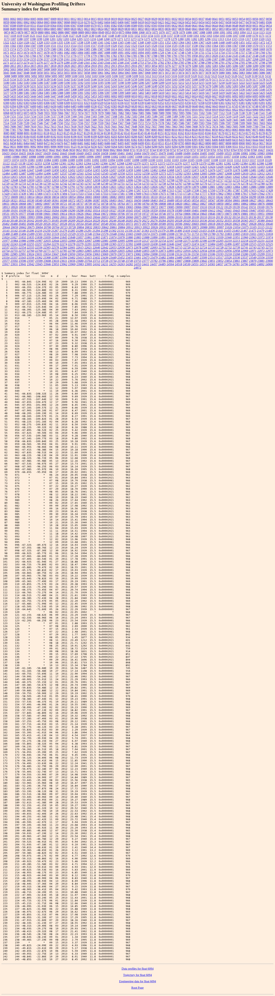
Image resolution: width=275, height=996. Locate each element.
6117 (53, 99)
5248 (148, 86)
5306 (60, 89)
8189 (47, 136)
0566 (67, 25)
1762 (6, 56)
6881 (121, 109)
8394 (188, 140)
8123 (60, 133)
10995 (81, 156)
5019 (121, 69)
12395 (22, 166)
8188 (40, 136)
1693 (134, 52)
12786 (38, 187)
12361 (63, 163)
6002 (114, 96)
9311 (235, 146)
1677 (40, 52)
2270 (269, 59)
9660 (106, 150)
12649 (22, 180)
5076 (195, 72)
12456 (104, 170)
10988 (32, 156)
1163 (209, 35)
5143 (74, 79)
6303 (27, 103)
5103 (95, 76)
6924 (249, 109)
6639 (188, 106)
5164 (168, 79)
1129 (85, 35)
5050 (40, 72)
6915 (188, 109)
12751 (121, 183)
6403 (47, 106)
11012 (146, 156)
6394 (13, 106)
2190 (235, 59)
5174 (235, 79)
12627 (113, 176)
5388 (60, 92)
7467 (255, 119)
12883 (228, 187)
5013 (80, 69)
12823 (129, 187)
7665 (181, 126)
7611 (40, 126)
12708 (170, 180)
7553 (74, 123)
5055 (67, 72)
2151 (6, 59)
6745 (235, 106)
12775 (228, 183)
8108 (33, 133)
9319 (269, 146)
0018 (107, 19)
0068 (67, 22)
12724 (244, 180)
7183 (134, 116)
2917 (141, 66)
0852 (215, 29)
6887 (154, 109)
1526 (154, 45)
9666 (119, 150)
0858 (255, 29)
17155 (71, 190)
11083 (39, 160)
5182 (20, 82)
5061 (100, 72)
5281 (222, 86)
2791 (222, 62)
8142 (120, 133)
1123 (45, 35)
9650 (72, 150)
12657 (88, 180)
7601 (255, 123)
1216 (93, 39)
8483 (94, 143)
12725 (252, 180)
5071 (161, 72)
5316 (114, 89)
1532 (161, 45)
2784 (175, 62)
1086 (189, 32)
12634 (170, 176)
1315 (235, 39)
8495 (121, 143)
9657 (92, 150)
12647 (6, 180)
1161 (196, 35)
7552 (67, 123)
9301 (195, 146)
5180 (6, 82)
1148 (111, 35)
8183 (20, 136)
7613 (53, 126)
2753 (141, 62)
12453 (80, 170)
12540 (72, 173)
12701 (146, 180)
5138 (40, 79)
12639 (211, 176)
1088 (202, 32)
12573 (162, 173)
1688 (107, 52)
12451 (63, 170)
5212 (181, 82)
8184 (27, 136)
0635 (181, 25)
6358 (201, 103)
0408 (134, 22)
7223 (262, 116)
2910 (94, 66)
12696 (129, 180)
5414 (188, 92)
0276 (94, 22)
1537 (188, 45)
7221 (249, 116)
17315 (170, 190)
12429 (236, 166)
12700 (137, 180)
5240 (94, 86)
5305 (53, 89)
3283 (215, 66)
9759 (207, 150)
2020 (215, 56)
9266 (128, 146)
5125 (228, 76)
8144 (134, 133)
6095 (255, 96)
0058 (269, 19)
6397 (27, 106)
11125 (14, 163)
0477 (242, 22)
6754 (26, 109)
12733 (22, 183)
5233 (47, 86)
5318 (127, 89)
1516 (87, 45)
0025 (134, 19)
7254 (26, 119)
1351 (161, 42)
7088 (155, 113)
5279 (208, 86)
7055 (47, 113)
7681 (222, 126)
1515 (80, 45)
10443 (63, 153)
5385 (47, 92)
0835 (161, 29)
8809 (188, 143)
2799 (269, 62)
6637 (175, 106)
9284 (148, 146)
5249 (154, 86)
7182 (128, 116)
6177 (80, 99)
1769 (53, 56)
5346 (262, 89)
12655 (72, 180)
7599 (242, 123)
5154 (100, 79)
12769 (195, 183)
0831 (134, 29)
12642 (236, 176)
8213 (181, 136)
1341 (100, 42)
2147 (249, 56)
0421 (161, 22)
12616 (22, 176)
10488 (178, 153)
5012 (74, 69)
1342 (107, 42)
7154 (33, 116)
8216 (201, 136)
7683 (228, 126)
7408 (188, 119)
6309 (67, 103)
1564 (215, 45)
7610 (33, 126)
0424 (181, 22)
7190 (181, 116)
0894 (94, 32)
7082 (121, 113)
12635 (178, 176)
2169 (121, 59)
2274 (26, 62)
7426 (222, 119)
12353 (38, 163)
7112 (222, 113)
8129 (87, 133)
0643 (208, 25)
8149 (154, 133)
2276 (40, 62)
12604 (195, 173)
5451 (80, 96)
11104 (183, 160)
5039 (249, 69)
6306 (47, 103)
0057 (262, 19)
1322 (6, 42)
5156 (114, 79)
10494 (195, 153)
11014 (154, 156)
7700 (255, 126)
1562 (201, 45)
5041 (262, 69)
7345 (87, 119)
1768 (47, 56)
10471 (154, 153)
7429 (228, 119)
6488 (87, 106)
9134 (80, 146)
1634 (222, 49)
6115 (47, 99)
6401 (40, 106)
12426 (220, 166)
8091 (27, 133)
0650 (249, 25)
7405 (181, 119)
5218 (222, 82)
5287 (255, 86)
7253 (20, 119)
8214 (188, 136)
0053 (235, 19)
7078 (94, 113)
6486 (80, 106)
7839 (53, 129)
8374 (100, 140)
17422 (261, 190)
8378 (114, 140)
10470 (145, 153)
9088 (20, 146)
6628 (121, 106)
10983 (261, 153)
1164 (216, 35)
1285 (201, 39)
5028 (175, 69)
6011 (141, 96)
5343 (249, 89)
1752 (208, 52)
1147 (104, 35)
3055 (161, 66)
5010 (60, 69)
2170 (127, 59)
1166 (229, 35)
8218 (215, 136)
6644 (222, 106)
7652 (148, 126)
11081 (31, 160)
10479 (162, 153)
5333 (228, 89)
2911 (100, 66)
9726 (139, 150)
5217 (215, 82)
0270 (87, 22)
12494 (39, 173)
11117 (252, 160)
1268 (107, 39)
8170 (221, 133)
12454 (88, 170)
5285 (249, 86)
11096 (119, 160)
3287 (242, 66)
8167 (215, 133)
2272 (13, 62)
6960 (255, 109)
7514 (6, 123)
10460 (113, 153)
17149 (63, 190)
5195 (101, 82)
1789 (161, 56)
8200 (101, 136)
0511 (33, 25)
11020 (187, 156)
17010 (14, 190)
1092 (229, 32)
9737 (146, 150)
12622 (71, 176)
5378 (13, 92)
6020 (168, 96)
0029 (154, 19)
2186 (208, 59)
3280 (195, 66)
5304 (47, 89)
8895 (215, 143)
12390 (6, 166)
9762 (220, 150)
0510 (27, 25)
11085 (55, 160)
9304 (215, 146)
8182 (13, 136)
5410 (161, 92)
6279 (215, 99)
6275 (188, 99)
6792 (53, 109)
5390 (74, 92)
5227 (6, 86)
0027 (141, 19)
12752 (129, 183)
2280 (67, 62)
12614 (6, 176)
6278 (208, 99)
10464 (137, 153)
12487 (22, 173)
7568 (127, 123)
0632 (175, 25)
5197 (114, 82)
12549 (113, 173)
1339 (87, 42)
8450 (269, 140)
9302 (202, 146)
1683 (74, 52)
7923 (100, 129)
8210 (161, 136)
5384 (40, 92)
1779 (94, 56)
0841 (195, 29)
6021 (175, 96)
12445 (14, 170)
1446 (215, 42)
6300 (6, 103)
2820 (67, 66)
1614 (114, 49)
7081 (114, 113)
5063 (114, 72)
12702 (154, 180)
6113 (40, 99)
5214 (195, 82)
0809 (67, 29)
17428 (269, 190)
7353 (107, 119)
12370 (137, 163)
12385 (252, 163)
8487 (114, 143)
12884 (236, 187)
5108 (128, 76)
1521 (121, 45)
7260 (47, 119)
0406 (121, 22)
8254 (13, 140)
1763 (13, 56)
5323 (161, 89)
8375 (107, 140)
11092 (95, 160)
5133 (6, 79)
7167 (107, 116)
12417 (162, 166)
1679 (53, 52)
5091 (27, 76)
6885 (148, 109)
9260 (107, 146)
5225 (262, 82)
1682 (67, 52)
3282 (208, 66)
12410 (113, 166)
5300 (20, 89)
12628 (121, 176)
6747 (249, 106)
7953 (114, 129)
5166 (181, 79)
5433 (13, 96)
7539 (26, 123)
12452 (71, 170)
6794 (67, 109)
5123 (214, 76)
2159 (60, 59)
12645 (261, 176)
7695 (235, 126)
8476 (60, 143)
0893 (88, 32)
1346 (127, 42)
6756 (40, 109)
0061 (20, 22)
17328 (187, 190)
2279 (60, 62)
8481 (80, 143)
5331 (215, 89)
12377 (186, 163)
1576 (26, 49)
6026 (208, 96)
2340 (80, 62)
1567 (235, 45)
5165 (175, 79)
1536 (181, 45)
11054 (211, 156)
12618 (38, 176)
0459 (235, 22)
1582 (67, 49)
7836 (47, 129)
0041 (215, 19)
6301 (13, 103)
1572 (269, 45)
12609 (236, 173)
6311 (80, 103)
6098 (7, 99)
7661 (168, 126)
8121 (53, 133)
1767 (40, 56)
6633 (155, 106)
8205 (128, 136)
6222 (120, 99)
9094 (40, 146)
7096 (188, 113)
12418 (170, 166)
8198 (87, 136)
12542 (88, 173)
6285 (255, 99)
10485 (170, 153)
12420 (187, 166)
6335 (114, 103)
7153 (27, 116)
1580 (53, 49)
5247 (141, 86)
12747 (88, 183)
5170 (208, 79)
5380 (20, 92)
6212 (93, 99)
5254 (181, 86)
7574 (148, 123)
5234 (53, 86)
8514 (168, 143)
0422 (168, 22)
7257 (33, 119)
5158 (127, 79)
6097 (269, 96)
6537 (101, 106)
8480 (74, 143)
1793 (181, 56)
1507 (33, 45)
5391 (80, 92)
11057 (227, 156)
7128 (235, 113)
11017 (162, 156)
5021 (134, 69)
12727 (261, 180)
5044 (269, 69)
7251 (6, 119)
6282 (235, 99)
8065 (235, 129)
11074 (15, 160)
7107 (215, 113)
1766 (33, 56)
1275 (147, 39)
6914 (181, 109)
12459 (129, 170)
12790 (63, 187)
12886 (252, 187)
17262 (121, 190)
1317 (248, 39)
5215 (201, 82)
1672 (13, 52)
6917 (201, 109)
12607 (220, 173)
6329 (100, 103)
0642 (201, 25)
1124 (52, 35)
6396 (20, 106)
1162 (203, 35)
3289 (255, 66)
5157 (121, 79)
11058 (235, 156)
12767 (178, 183)
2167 (107, 59)
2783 (168, 62)
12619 (47, 176)
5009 (53, 69)
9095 (47, 146)
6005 (121, 96)
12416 (154, 166)
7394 (154, 119)
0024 (127, 19)
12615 (14, 176)
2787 (195, 62)
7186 (155, 116)
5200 (134, 82)
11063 (251, 156)
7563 (107, 123)
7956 (121, 129)
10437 (38, 153)
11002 (114, 156)
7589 (195, 123)
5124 (221, 76)
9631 (25, 150)
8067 (249, 129)
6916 (195, 109)
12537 (63, 173)
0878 (34, 32)
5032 (201, 69)
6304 (33, 103)
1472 (262, 42)
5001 (269, 66)
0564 (53, 25)
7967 (127, 129)
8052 (222, 129)
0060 (13, 22)
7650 (141, 126)
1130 (91, 35)
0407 (127, 22)
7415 (201, 119)
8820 (195, 143)
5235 (60, 86)
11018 (171, 156)
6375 (235, 103)
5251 (168, 86)
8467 (33, 143)
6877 (107, 109)
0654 (269, 25)
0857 (249, 29)
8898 (228, 143)
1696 (154, 52)
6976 (33, 113)
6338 (134, 103)
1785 (134, 56)
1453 (255, 42)
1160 (189, 35)
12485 (14, 173)
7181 (121, 116)
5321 (148, 89)
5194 (94, 82)
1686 (94, 52)
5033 (208, 69)
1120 (26, 35)
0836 (168, 29)
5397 (107, 92)
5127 (241, 76)
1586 (94, 49)
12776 (236, 183)
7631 (100, 126)
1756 (235, 52)
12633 (162, 176)
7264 (74, 119)
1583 (74, 49)
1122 (39, 35)
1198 (33, 39)
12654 (63, 180)
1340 (94, 42)
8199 (94, 136)
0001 (6, 19)
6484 (67, 106)
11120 (268, 160)
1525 (148, 45)
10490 (187, 153)
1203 (66, 39)
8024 (188, 129)
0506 (269, 22)
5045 (6, 72)
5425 (262, 92)
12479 (236, 170)
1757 (242, 52)
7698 (242, 126)
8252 (269, 136)
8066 (242, 129)
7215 (222, 116)
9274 (134, 146)
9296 (181, 146)
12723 (236, 180)
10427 (261, 150)
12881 (211, 187)
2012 (201, 56)
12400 (47, 166)
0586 (127, 25)
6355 (181, 103)
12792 (80, 187)
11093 (103, 160)
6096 (262, 96)
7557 (87, 123)
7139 (248, 113)
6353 (168, 103)
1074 (148, 32)
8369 (87, 140)
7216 (228, 116)
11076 (23, 160)
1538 (195, 45)
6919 (215, 109)
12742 (63, 183)
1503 (20, 45)
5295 (269, 86)
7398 (161, 119)
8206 (134, 136)
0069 (74, 22)
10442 (55, 153)
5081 (228, 72)
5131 (261, 76)
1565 (222, 45)
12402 (63, 166)
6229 (167, 99)
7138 (242, 113)
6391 (262, 103)
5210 (168, 82)
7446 (242, 119)
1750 (195, 52)
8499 (141, 143)
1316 (241, 39)
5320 (141, 89)
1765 (26, 56)
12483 (269, 170)
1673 (20, 52)
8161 (174, 133)
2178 (175, 59)
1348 (141, 42)
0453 (195, 22)
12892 (6, 190)
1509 (40, 45)
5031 (195, 69)
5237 (74, 86)
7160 (74, 116)
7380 (127, 119)
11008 (138, 156)
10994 (73, 156)
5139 (47, 79)
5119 (187, 76)
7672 (208, 126)
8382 (134, 140)
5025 (154, 69)
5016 (100, 69)
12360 (54, 163)
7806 (26, 129)
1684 (80, 52)
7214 (215, 116)
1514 (74, 45)
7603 (262, 123)
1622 (161, 49)
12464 (162, 170)
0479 (255, 22)
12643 (244, 176)
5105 (108, 76)
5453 (94, 96)
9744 (153, 150)
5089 (14, 76)
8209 (155, 136)
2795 (242, 62)
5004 (20, 69)
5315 (107, 89)
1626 (188, 49)
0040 (208, 19)
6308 (60, 103)
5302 (33, 89)
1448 (222, 42)
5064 (121, 72)
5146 (94, 79)
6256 (181, 99)
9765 (240, 150)
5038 (242, 69)
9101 (67, 146)
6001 (107, 96)
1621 (154, 49)
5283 (235, 86)
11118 (260, 160)
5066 (134, 72)
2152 (13, 59)
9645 (59, 150)
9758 (200, 150)
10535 (228, 153)
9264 (114, 146)
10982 (252, 153)
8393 (181, 140)
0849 (201, 29)
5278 (201, 86)
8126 (73, 133)
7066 (60, 113)
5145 (87, 79)
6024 (195, 96)
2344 (107, 62)
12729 (6, 183)
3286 (235, 66)
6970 (13, 113)
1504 (27, 45)
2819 (60, 66)
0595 (168, 25)
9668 (126, 150)
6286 (262, 99)
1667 (249, 49)
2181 (195, 59)
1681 (60, 52)
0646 (228, 25)
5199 (128, 82)
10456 (96, 153)
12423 (203, 166)
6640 (195, 106)
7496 (269, 119)
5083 (242, 72)
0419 (148, 22)
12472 (187, 170)
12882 (220, 187)
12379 (203, 163)
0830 (127, 29)
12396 (30, 166)
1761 (269, 52)
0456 (215, 22)
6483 (60, 106)
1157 (170, 35)
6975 (27, 113)
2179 (181, 59)
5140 (53, 79)
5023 (141, 69)
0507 (6, 25)
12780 (261, 183)
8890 (208, 143)
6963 (262, 109)
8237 (242, 136)
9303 (208, 146)
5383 (33, 92)
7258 (40, 119)
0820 (74, 29)
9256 (94, 146)
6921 (228, 109)
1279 (174, 39)
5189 (60, 82)
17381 (228, 190)
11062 (243, 156)
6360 (215, 103)
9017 (262, 143)
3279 (188, 66)
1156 (163, 35)
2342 (94, 62)
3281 (201, 66)
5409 (155, 92)
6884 (141, 109)
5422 (242, 92)
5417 (208, 92)
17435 (14, 193)
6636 (168, 106)
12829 (178, 187)
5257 (195, 86)
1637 (235, 49)
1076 (162, 32)
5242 (107, 86)
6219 (107, 99)
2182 (201, 59)
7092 (175, 113)
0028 (148, 19)
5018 (114, 69)
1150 (124, 35)
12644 (252, 176)
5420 (228, 92)
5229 (20, 86)
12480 (244, 170)
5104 (101, 76)
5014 (87, 69)
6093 (242, 96)
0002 (13, 19)
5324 (168, 89)
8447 (262, 140)
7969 (134, 129)
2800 (6, 66)
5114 (161, 76)
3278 (181, 66)
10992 (65, 156)
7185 (148, 116)
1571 (262, 45)
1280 (181, 39)
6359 (208, 103)
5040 (255, 69)
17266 (129, 190)
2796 (249, 62)
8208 (148, 136)
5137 (33, 79)
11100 (151, 160)
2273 (20, 62)
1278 (167, 39)
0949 (101, 32)
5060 (94, 72)
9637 (45, 150)
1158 (176, 35)
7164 (87, 116)
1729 (161, 52)
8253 (6, 140)
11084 (47, 160)
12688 (113, 180)
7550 (60, 123)
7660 (161, 126)
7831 (40, 129)
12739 (47, 183)
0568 (80, 25)
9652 (79, 150)
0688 (6, 29)
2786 (188, 62)
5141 (60, 79)
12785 (30, 187)
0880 (41, 32)
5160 (141, 79)
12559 (154, 173)
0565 (60, 25)
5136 (26, 79)
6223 (127, 99)
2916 (134, 66)
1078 (175, 32)
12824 (137, 187)
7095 (181, 113)
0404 (107, 22)
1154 (150, 35)
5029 (181, 69)
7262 (60, 119)
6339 (141, 103)
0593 (154, 25)
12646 (269, 176)
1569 (249, 45)
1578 (40, 49)
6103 (33, 99)
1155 (157, 35)
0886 (61, 32)
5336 (242, 89)
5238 (80, 86)
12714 (203, 180)
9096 (53, 146)
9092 (33, 146)
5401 (134, 92)
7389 (148, 119)
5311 (94, 89)
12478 (228, 170)
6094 (249, 96)
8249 (262, 136)
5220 (228, 82)
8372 (94, 140)
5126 (234, 76)
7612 (47, 126)
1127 (72, 35)
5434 (20, 96)
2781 (154, 62)
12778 (244, 183)
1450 (235, 42)
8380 (121, 140)
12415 (145, 166)
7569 (134, 123)
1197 (26, 39)
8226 (228, 136)
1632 (208, 49)
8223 (222, 136)
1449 (228, 42)
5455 (101, 96)
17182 (96, 190)
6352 (161, 103)
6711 (228, 106)
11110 (222, 160)
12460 (137, 170)
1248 (100, 39)
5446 (47, 96)
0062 (27, 22)
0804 (47, 29)
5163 (161, 79)
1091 (222, 32)
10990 (49, 156)
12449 (47, 170)
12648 (14, 180)
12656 (80, 180)
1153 (144, 35)
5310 (87, 89)
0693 (40, 29)
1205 (80, 39)
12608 (228, 173)
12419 (178, 166)
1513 (67, 45)
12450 (55, 170)
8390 (161, 140)
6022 (181, 96)
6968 (6, 113)
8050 (215, 129)
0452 (188, 22)
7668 (195, 126)
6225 (140, 99)
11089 (71, 160)
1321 (268, 39)
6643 (215, 106)
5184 (33, 82)
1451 (242, 42)
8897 (222, 143)
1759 (255, 52)
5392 (87, 92)
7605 (6, 126)
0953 (108, 32)
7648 (134, 126)
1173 (7, 39)
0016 (100, 19)
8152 (168, 133)
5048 (26, 72)
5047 (20, 72)
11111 (230, 160)
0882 (54, 32)
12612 (261, 173)
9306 (229, 146)
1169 (248, 35)
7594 (208, 123)
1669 (262, 49)
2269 (262, 59)
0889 (81, 32)
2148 (255, 56)
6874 (100, 109)
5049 (33, 72)
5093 (41, 76)
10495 (203, 153)
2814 (27, 66)
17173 (88, 190)
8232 (235, 136)
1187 (13, 39)
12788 (55, 187)
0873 (269, 29)
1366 (195, 42)
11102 (167, 160)
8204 (121, 136)
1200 (46, 39)
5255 (188, 86)
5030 (188, 69)
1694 (141, 52)
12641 (228, 176)
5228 (13, 86)
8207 (141, 136)
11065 (259, 156)
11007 (130, 156)
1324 (20, 42)
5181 (13, 82)
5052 (53, 72)
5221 (235, 82)
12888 (261, 187)
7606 (13, 126)
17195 (104, 190)
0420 (154, 22)
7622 (94, 126)
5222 (242, 82)
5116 (174, 76)
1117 (7, 35)
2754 (148, 62)
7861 (87, 129)
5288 (262, 86)
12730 (14, 183)
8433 (235, 140)
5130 (255, 76)
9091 (27, 146)
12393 (14, 166)
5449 (67, 96)
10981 (244, 153)
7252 (13, 119)
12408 (96, 166)
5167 (188, 79)
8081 (262, 129)
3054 (154, 66)
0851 (208, 29)
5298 (6, 89)
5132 (268, 76)
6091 (228, 96)
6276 (194, 99)
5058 (87, 72)
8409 (228, 140)
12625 (96, 176)
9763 (227, 150)
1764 (20, 56)
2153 (20, 59)
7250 (269, 116)
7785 (13, 129)
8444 (255, 140)
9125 (74, 146)
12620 (55, 176)
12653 (55, 180)
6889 (168, 109)
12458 (121, 170)
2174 (154, 59)
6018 (154, 96)
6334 (107, 103)
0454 (201, 22)
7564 (114, 123)
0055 (249, 19)
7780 (6, 129)
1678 (47, 52)
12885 (244, 187)
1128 (78, 35)
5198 (121, 82)
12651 (39, 180)
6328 (94, 103)
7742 (269, 126)
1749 (188, 52)
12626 (104, 176)
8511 (161, 143)
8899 (235, 143)
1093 (236, 32)
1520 (114, 45)
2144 (228, 56)
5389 (67, 92)
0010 (60, 19)
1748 (181, 52)
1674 (26, 52)
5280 (215, 86)
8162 (181, 133)
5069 (154, 72)
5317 (121, 89)
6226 (147, 99)
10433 (6, 153)
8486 (107, 143)
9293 (168, 146)
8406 (215, 140)
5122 (207, 76)
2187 (215, 59)
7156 (47, 116)
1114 (255, 32)
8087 (13, 133)
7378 (121, 119)
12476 (211, 170)
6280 (221, 99)
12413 (137, 166)
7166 (101, 116)
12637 (195, 176)
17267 (137, 190)
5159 (134, 79)
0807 (60, 29)
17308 (162, 190)
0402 (100, 22)
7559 (100, 123)
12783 (14, 187)
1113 (249, 32)
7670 (201, 126)
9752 (173, 150)
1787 (148, 56)
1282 (194, 39)
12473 (195, 170)
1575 (20, 49)
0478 (249, 22)
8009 (168, 129)
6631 (141, 106)
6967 (269, 109)
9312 (242, 146)
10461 (121, 153)
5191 (74, 82)
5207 (148, 82)
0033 (181, 19)
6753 (20, 109)
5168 (195, 79)
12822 (121, 187)
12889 (269, 187)
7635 (107, 126)
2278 (53, 62)
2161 (67, 59)
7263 (67, 119)
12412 (129, 166)
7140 (255, 113)
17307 (154, 190)
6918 (208, 109)
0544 (40, 25)
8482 (87, 143)
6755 (33, 109)
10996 (90, 156)
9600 (5, 150)
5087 (269, 72)
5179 (269, 79)
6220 (114, 99)
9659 (99, 150)
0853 (222, 29)
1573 (6, 49)
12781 (269, 183)
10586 (236, 153)
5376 (269, 89)
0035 (195, 19)
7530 (20, 123)
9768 (254, 150)
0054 (242, 19)
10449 (80, 153)
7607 (20, 126)
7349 (94, 119)
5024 (148, 69)
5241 (100, 86)
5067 (141, 72)
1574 (13, 49)
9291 (161, 146)
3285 (228, 66)
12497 (55, 173)
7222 (255, 116)
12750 (113, 183)
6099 (13, 99)
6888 (161, 109)
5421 (235, 92)
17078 (38, 190)
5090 (21, 76)
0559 (47, 25)
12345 (30, 163)
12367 (112, 163)
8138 (107, 133)
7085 (141, 113)
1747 (175, 52)
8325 (67, 140)
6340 (148, 103)
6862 (80, 109)
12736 (38, 183)
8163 (188, 133)
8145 (141, 133)
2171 (134, 59)
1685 (87, 52)
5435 (27, 96)
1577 (33, 49)
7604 (269, 123)
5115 (168, 76)
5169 (201, 79)
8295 (53, 140)
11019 (179, 156)
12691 (121, 180)
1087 (195, 32)
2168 (114, 59)
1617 (134, 49)
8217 (208, 136)
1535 (175, 45)
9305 (222, 146)
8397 (201, 140)
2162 (74, 59)
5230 (26, 86)
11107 (206, 160)
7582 (168, 123)
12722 (228, 180)
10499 (220, 153)
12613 (269, 173)
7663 (175, 126)
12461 (145, 170)
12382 (227, 163)
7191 (188, 116)
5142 (67, 79)
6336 (121, 103)
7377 (114, 119)
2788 (201, 62)
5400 (128, 92)
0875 (14, 32)
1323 (13, 42)
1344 (114, 42)
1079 (182, 32)
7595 (215, 123)
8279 (33, 140)
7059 (53, 113)
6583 (114, 106)
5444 (33, 96)
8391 (168, 140)
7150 (6, 116)
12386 (260, 163)
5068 (148, 72)
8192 (53, 136)
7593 (201, 123)
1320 (262, 39)
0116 (80, 22)
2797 (255, 62)
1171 (262, 35)
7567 (121, 123)
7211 (195, 116)
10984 (269, 153)
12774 (220, 183)
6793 (60, 109)
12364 (87, 163)
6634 (161, 106)
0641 (195, 25)
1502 (13, 45)
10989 (40, 156)
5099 (68, 76)
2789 (208, 62)
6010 (134, 96)
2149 (262, 56)
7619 (80, 126)
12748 (96, 183)
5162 (154, 79)
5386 (53, 92)
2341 (87, 62)
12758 (162, 183)
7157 (53, 116)
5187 (47, 82)
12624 (88, 176)
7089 (161, 113)
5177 (255, 79)
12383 (235, 163)
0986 (135, 32)
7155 (40, 116)
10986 (16, 156)
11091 (87, 160)
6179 (87, 99)
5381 (27, 92)
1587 (100, 49)
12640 (220, 176)
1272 (127, 39)
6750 (269, 106)
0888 (74, 32)
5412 (175, 92)
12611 (252, 173)
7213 (208, 116)
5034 (215, 69)
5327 (188, 89)
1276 (154, 39)
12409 (105, 166)
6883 (134, 109)
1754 (222, 52)
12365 (96, 163)
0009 (53, 19)
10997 (98, 156)
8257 (20, 140)
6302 (20, 103)
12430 (244, 166)
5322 (154, 89)
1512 (60, 45)
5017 (107, 69)
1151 (131, 35)
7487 (262, 119)
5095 (54, 76)
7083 (128, 113)
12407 (88, 166)
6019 (161, 96)
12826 (154, 187)
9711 (133, 150)
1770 (60, 56)
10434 (14, 153)
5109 (135, 76)
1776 (74, 56)
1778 (87, 56)
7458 (249, 119)
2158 (53, 59)
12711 (187, 180)
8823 (201, 143)
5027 (168, 69)
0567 (74, 25)
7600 (249, 123)
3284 (222, 66)
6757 (47, 109)
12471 (178, 170)
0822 (87, 29)
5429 (6, 96)
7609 (27, 126)
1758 (249, 52)
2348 (134, 62)
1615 (121, 49)
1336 (67, 42)
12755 (145, 183)
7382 (134, 119)
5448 (60, 96)
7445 (235, 119)
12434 (269, 166)
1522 (127, 45)
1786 (141, 56)
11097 (127, 160)
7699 (249, 126)
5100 (74, 76)
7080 (107, 113)
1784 (127, 56)
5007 (40, 69)
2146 (242, 56)
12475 (203, 170)
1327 (33, 42)
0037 (201, 19)
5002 (6, 69)
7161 (80, 116)
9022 (6, 146)
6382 (249, 103)
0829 (121, 29)
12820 (104, 187)
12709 (179, 180)
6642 (208, 106)
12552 (137, 173)
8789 (175, 143)
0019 (114, 19)
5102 (88, 76)
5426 (269, 92)
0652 (262, 25)
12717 (220, 180)
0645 (222, 25)
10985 (7, 156)
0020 (121, 19)
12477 (220, 170)
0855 (235, 29)
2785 (181, 62)
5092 (34, 76)
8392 (175, 140)
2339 (74, 62)
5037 (235, 69)
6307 (53, 103)
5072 (168, 72)
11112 (237, 160)
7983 (141, 129)
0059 (6, 22)
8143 (127, 133)
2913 (114, 66)
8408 (222, 140)
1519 (107, 45)
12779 (252, 183)
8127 (80, 133)
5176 (249, 79)
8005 (154, 129)
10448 (71, 153)
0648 (235, 25)
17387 (236, 190)
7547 (47, 123)
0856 (242, 29)
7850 (74, 129)
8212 (175, 136)
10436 (30, 153)
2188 (222, 59)
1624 (175, 49)
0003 (20, 19)
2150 (269, 56)
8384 (148, 140)
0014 (87, 19)
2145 (235, 56)
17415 (252, 190)
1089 (209, 32)
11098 (135, 160)
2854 (87, 66)
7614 (60, 126)
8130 (94, 133)
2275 (33, 62)
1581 (60, 49)
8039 (201, 129)
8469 (40, 143)
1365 (188, 42)
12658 (96, 180)
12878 (187, 187)
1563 (208, 45)
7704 (262, 126)
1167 (235, 35)
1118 (13, 35)
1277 (161, 39)
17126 (47, 190)
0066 (53, 22)
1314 (228, 39)
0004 (27, 19)
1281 (187, 39)
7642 (121, 126)
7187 (161, 116)
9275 (141, 146)
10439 (47, 153)
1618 (141, 49)
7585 (175, 123)
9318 (262, 146)
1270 (113, 39)
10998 (106, 156)
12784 (22, 187)
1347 (134, 42)
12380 (211, 163)
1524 (141, 45)
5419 (222, 92)
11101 (159, 160)
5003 (13, 69)
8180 (6, 136)
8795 (181, 143)
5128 (248, 76)
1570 (255, 45)
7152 (20, 116)
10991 (57, 156)
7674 (215, 126)
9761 (213, 150)
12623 (80, 176)
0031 (168, 19)
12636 (187, 176)
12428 (228, 166)
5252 (175, 86)
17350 (211, 190)
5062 (107, 72)
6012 (148, 96)
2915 (127, 66)
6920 (222, 109)
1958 (195, 56)
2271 (6, 62)
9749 (160, 150)
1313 (221, 39)
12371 (145, 163)
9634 (39, 150)
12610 (244, 173)
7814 (33, 129)
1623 (168, 49)
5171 (215, 79)
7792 (20, 129)
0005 (33, 19)
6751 (6, 109)
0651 (255, 25)
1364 (181, 42)
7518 (13, 123)
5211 (175, 82)
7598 (235, 123)
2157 (47, 59)
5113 (155, 76)
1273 (134, 39)
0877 (27, 32)
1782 (114, 56)
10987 (24, 156)
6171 (73, 99)
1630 (195, 49)
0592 (148, 25)
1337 (74, 42)
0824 (100, 29)
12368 (120, 163)
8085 (7, 133)
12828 (170, 187)
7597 (228, 123)
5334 (235, 89)
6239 (174, 99)
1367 (201, 42)
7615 (67, 126)
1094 (243, 32)
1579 (47, 49)
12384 (244, 163)
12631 (145, 176)
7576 (154, 123)
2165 (94, 59)
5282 (228, 86)
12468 (170, 170)
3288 (249, 66)
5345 (255, 89)
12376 (178, 163)
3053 (148, 66)
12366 (104, 163)
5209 (161, 82)
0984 (128, 32)
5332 (222, 89)
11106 (198, 160)
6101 (20, 99)
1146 (98, 35)
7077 (87, 113)
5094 (48, 76)
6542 (107, 106)
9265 (121, 146)
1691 (121, 52)
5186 (40, 82)
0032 (175, 19)
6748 (255, 106)
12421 (195, 166)
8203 (114, 136)
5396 (101, 92)
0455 (208, 22)
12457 (113, 170)
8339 (74, 140)
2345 (114, 62)
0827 (107, 29)
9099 (60, 146)
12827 (162, 187)
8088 (20, 133)
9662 (113, 150)
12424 (211, 166)
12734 (30, 183)
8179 (269, 133)
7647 (127, 126)
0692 (33, 29)
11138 (21, 163)
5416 (201, 92)
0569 (87, 25)
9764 (234, 150)
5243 (114, 86)
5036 (228, 69)
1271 (120, 39)
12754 (137, 183)
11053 (203, 156)
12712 (195, 180)
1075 (155, 32)
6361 (222, 103)
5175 (242, 79)
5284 (242, 86)
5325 (175, 89)
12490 (30, 173)
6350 (154, 103)
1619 (148, 49)
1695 (148, 52)
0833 (148, 29)
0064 (40, 22)
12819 (96, 187)
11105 (191, 160)
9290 (155, 146)
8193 (60, 136)
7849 (67, 129)
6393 (6, 106)
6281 (228, 99)
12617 (30, 176)
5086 (262, 72)
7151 (13, 116)
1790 (168, 56)
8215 (195, 136)
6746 (242, 106)
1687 (100, 52)
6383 (255, 103)
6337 (127, 103)
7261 (53, 119)
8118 (46, 133)
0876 (20, 32)
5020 (127, 69)
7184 (141, 116)
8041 (208, 129)
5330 (208, 89)
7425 (215, 119)
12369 (128, 163)
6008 (128, 96)
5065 (127, 72)
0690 (20, 29)
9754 (180, 150)
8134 (100, 133)
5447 (53, 96)
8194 (67, 136)
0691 (26, 29)
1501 (6, 45)
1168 (242, 35)
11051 (195, 156)
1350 (154, 42)
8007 (161, 129)
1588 (107, 49)
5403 (148, 92)
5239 (87, 86)
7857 (80, 129)
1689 (114, 52)
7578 (161, 123)
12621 (63, 176)
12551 (129, 173)
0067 (60, 22)
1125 (59, 35)
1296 (208, 39)
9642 (52, 150)
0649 (242, 25)
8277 (26, 140)
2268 (255, 59)
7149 (269, 113)
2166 (100, 59)
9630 (18, 150)
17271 (145, 190)
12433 (261, 166)
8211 (168, 136)
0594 (161, 25)
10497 (211, 153)
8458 (13, 143)
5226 (269, 82)
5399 (121, 92)
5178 (262, 79)
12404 (72, 166)
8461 (20, 143)
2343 (100, 62)
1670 (269, 49)
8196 (74, 136)
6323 (87, 103)
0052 (228, 19)
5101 (81, 76)
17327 (178, 190)
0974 (115, 32)
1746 (168, 52)
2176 (168, 59)
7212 (201, 116)
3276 (168, 66)
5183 (27, 82)
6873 (94, 109)
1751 (201, 52)
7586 (181, 123)
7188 (168, 116)
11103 (175, 160)
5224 (255, 82)
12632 (154, 176)
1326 (26, 42)
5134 (13, 79)
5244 (121, 86)
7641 (114, 126)
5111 (141, 76)
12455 (96, 170)
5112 (148, 76)
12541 (80, 173)
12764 (170, 183)
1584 (80, 49)
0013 (80, 19)
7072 (74, 113)
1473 (269, 42)
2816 (40, 66)
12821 (113, 187)
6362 (228, 103)
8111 (40, 133)
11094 (111, 160)
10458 (104, 153)
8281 (40, 140)
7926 (107, 129)
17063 (22, 190)
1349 (148, 42)
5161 (148, 79)
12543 (96, 173)
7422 (208, 119)
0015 (94, 19)
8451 (6, 143)
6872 (87, 109)
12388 (268, 163)
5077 (201, 72)
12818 (88, 187)
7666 (188, 126)
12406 (80, 166)
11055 (219, 156)
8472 (47, 143)
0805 (53, 29)
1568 (242, 45)
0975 (121, 32)
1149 (117, 35)
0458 (228, 22)
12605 (203, 173)
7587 (188, 123)
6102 (27, 99)
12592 (179, 173)
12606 (212, 173)
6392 (269, 103)
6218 (100, 99)
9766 (247, 150)
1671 (6, 52)
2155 (33, 59)
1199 (39, 39)
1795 (188, 56)
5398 (114, 92)
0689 (13, 29)
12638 (203, 176)
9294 (175, 146)
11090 (79, 160)
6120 (66, 99)
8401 (208, 140)
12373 (161, 163)
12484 (6, 173)
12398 (39, 166)
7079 (101, 113)
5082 (235, 72)
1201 (53, 39)
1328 (40, 42)
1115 (262, 32)
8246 (255, 136)
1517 (94, 45)
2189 (228, 59)
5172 (222, 79)
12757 (154, 183)
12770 (203, 183)
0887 (68, 32)
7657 (154, 126)
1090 (216, 32)
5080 (222, 72)
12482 (261, 170)
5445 (40, 96)
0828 (114, 29)
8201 (107, 136)
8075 (255, 129)
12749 (104, 183)
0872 (262, 29)
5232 (40, 86)
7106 (208, 113)
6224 (134, 99)
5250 (161, 86)
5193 (87, 82)
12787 (47, 187)
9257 (101, 146)
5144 (80, 79)
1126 (65, 35)
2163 (80, 59)
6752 (13, 109)
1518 (100, 45)
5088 (7, 76)
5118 (181, 76)
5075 (188, 72)
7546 (40, 123)
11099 (143, 160)
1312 (214, 39)
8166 (208, 133)
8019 (181, 129)
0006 (40, 19)
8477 (67, 143)
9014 (255, 143)
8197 (80, 136)
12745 (80, 183)
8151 (161, 133)
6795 (74, 109)
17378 (220, 190)
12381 (219, 163)
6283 (242, 99)
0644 (215, 25)
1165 (222, 35)
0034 (188, 19)
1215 (86, 39)
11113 (245, 160)
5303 (40, 89)
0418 (141, 22)
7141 (262, 113)
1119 (19, 35)
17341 (203, 190)
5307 (67, 89)
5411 (168, 92)
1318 (255, 39)
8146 (147, 133)
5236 (67, 86)
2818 (53, 66)
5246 (134, 86)
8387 (154, 140)
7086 (148, 113)
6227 (154, 99)
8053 (228, 129)
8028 (195, 129)
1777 (80, 56)
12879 (195, 187)
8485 (101, 143)
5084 (249, 72)
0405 (114, 22)
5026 (161, 69)
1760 (262, 52)
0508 (13, 25)
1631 (201, 49)
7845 (60, 129)
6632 (148, 106)
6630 (134, 106)
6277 (201, 99)
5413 (181, 92)
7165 (94, 116)
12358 (46, 163)
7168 (114, 116)
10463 (129, 153)
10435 (22, 153)
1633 (215, 49)
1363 (175, 42)
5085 (255, 72)
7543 (33, 123)
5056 (74, 72)
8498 (134, 143)
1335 (60, 42)
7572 (141, 123)
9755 (187, 150)
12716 (211, 180)
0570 (94, 25)
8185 (33, 136)
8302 (60, 140)
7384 (141, 119)
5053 (60, 72)
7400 (168, 119)
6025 (201, 96)
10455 (88, 153)
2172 (141, 59)
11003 (122, 156)
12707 (162, 180)
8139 (114, 133)
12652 (47, 180)
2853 (80, 66)
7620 (87, 126)
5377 (6, 92)
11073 (7, 160)
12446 (22, 170)
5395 (94, 92)
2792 (228, 62)
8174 (242, 133)
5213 (188, 82)
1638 (242, 49)
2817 (47, 66)
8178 (262, 133)
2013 (208, 56)
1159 (183, 35)
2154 (26, 59)
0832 (141, 29)
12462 (154, 170)
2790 (215, 62)
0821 (80, 29)
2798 (262, 62)
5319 (134, 89)
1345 (121, 42)
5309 (80, 89)
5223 (249, 82)
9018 (269, 143)
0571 (100, 25)
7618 (74, 126)
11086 (63, 160)
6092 (235, 96)
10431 (269, 150)
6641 (202, 106)
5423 (249, 92)
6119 (60, 99)
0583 (121, 25)
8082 (269, 129)
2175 (161, 59)
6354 (175, 103)
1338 (80, 42)
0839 (181, 29)
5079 (215, 72)
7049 (40, 113)
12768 (187, 183)
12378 (194, 163)
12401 (55, 166)
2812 (13, 66)
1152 (137, 35)
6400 (33, 106)
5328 (195, 89)
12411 (121, 166)
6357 (195, 103)
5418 (215, 92)
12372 (153, 163)
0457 (222, 22)
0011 (67, 19)
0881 (47, 32)
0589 (134, 25)
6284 (248, 99)
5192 (80, 82)
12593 (187, 173)
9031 (13, 146)
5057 (80, 72)
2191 (242, 59)
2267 (249, 59)
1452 (249, 42)
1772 (67, 56)
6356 (188, 103)
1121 (32, 35)
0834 (154, 29)
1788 (154, 56)
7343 (80, 119)
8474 (53, 143)
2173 (148, 59)
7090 (168, 113)
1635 (228, 49)
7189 (175, 116)
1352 (168, 42)
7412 (195, 119)
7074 (80, 113)
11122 (6, 163)
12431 (252, 166)
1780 (100, 56)
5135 (20, 79)
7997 (148, 129)
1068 (142, 32)
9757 (193, 150)
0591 (141, 25)
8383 (141, 140)
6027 (215, 96)
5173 (228, 79)
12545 (105, 173)
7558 (94, 123)
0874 (7, 32)
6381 (242, 103)
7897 (94, 129)
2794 (235, 62)
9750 (166, 150)
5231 (33, 86)
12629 (129, 176)
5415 (195, 92)
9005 (249, 143)
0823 (94, 29)
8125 (67, 133)
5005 (27, 69)
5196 (107, 82)
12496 (47, 173)
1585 (87, 49)
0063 (33, 22)
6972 (20, 113)
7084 (134, 113)
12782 (6, 187)
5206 (141, 82)
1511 (53, 45)
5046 (13, 72)
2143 (222, 56)
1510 (47, 45)
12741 (55, 183)
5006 (33, 69)
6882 (127, 109)
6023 (188, 96)
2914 (121, 66)
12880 (203, 187)
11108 (214, 160)
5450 (74, 96)
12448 (38, 170)
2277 (47, 62)
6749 (262, 106)
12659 (105, 180)
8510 (155, 143)
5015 (94, 69)
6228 (161, 99)
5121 (201, 76)
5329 (201, 89)
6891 (175, 109)
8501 (148, 143)
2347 (127, 62)
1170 (255, 35)
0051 (222, 19)
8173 (235, 133)
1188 (20, 39)
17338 (195, 190)
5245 (127, 86)
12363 (79, 163)
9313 (249, 146)
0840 (188, 29)
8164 (195, 133)
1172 (268, 35)
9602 (12, 150)
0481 (262, 22)
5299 (13, 89)
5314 (100, 89)
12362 (71, 163)
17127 (55, 190)
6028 (222, 96)
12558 (146, 173)
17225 (113, 190)
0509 (20, 25)
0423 (175, 22)
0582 (114, 25)
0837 (175, 29)
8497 (128, 143)
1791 (175, 56)
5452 (87, 96)
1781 (107, 56)
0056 (255, 19)
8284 (47, 140)
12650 (30, 180)
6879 (114, 109)
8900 (242, 143)
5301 (27, 89)
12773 (211, 183)
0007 (47, 19)
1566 (228, 45)
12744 (71, 183)
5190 (67, 82)
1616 (127, 49)
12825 (145, 187)
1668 (255, 49)
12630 (137, 176)
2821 (74, 66)
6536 (94, 106)
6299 (268, 99)
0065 (47, 22)
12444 (6, 170)
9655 (86, 150)
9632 (32, 150)
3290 (262, 66)
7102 (202, 113)
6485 (74, 106)
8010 (175, 129)
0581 (107, 25)
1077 (169, 32)
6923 (242, 109)
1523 (134, 45)
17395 (244, 190)
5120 (194, 76)
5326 (181, 89)
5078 (208, 72)
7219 (235, 116)
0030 (161, 19)
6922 (235, 109)
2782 (161, 62)
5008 (47, 69)
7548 (53, 123)
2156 (40, 59)
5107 (122, 76)
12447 (30, 170)
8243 (249, 136)
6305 (40, 103)
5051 (47, 72)
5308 (74, 89)
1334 (53, 42)
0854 (228, 29)
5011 (67, 69)
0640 (188, 25)
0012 (74, 19)
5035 (222, 69)
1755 (228, 52)
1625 (181, 49)
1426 (208, 42)
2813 (20, 66)
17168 (80, 190)
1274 (140, 39)
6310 (74, 103)
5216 (208, 82)
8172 (228, 133)
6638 (181, 106)
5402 (141, 92)
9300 (188, 146)
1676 (33, 52)
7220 (242, 116)
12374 (170, 163)
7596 (222, 123)
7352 (100, 119)
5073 (175, 72)
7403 (175, 119)
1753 (215, 52)
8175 (248, 133)
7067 (67, 113)
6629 (128, 106)
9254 (87, 146)
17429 (6, 193)
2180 (188, 59)
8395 (195, 140)
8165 (201, 133)
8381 (127, 140)
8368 (80, 140)
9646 (65, 150)
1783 (121, 56)
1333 (47, 42)
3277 (175, 66)
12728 (269, 180)
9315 (255, 146)
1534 (168, 45)
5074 (181, 72)
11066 (267, 156)
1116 (268, 32)
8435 (242, 140)
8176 (255, 133)
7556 (80, 123)
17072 (30, 190)
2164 (87, 59)
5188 (53, 82)
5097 (61, 76)
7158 (60, 116)
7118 (228, 113)
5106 (115, 76)
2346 (121, 62)
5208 (155, 82)
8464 (27, 143)
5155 (107, 79)
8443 (249, 140)
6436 (53, 106)
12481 (252, 170)
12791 (71, 187)
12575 (170, 173)
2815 (33, 66)
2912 (107, 66)
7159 (67, 116)
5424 (255, 92)
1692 (127, 52)
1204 (73, 39)
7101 (195, 113)
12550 (121, 173)
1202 (59, 39)
